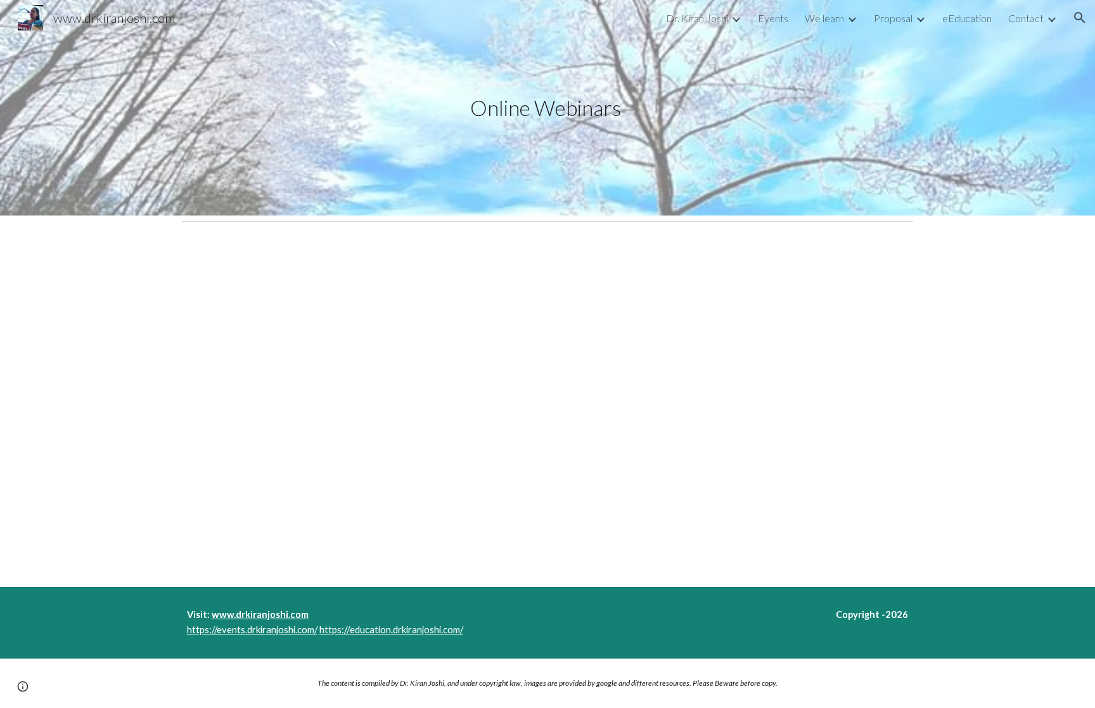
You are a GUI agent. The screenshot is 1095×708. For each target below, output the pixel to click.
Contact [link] (1026, 18)
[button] (1080, 18)
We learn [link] (824, 18)
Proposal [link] (893, 18)
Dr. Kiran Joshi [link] (697, 18)
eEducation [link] (967, 18)
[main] (547, 108)
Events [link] (773, 18)
